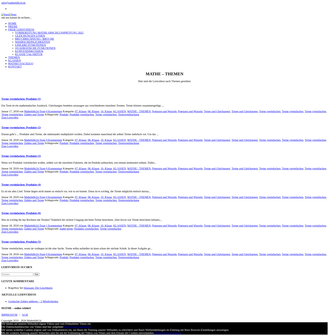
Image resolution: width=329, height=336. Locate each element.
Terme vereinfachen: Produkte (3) (21, 156)
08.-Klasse (93, 111)
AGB (25, 314)
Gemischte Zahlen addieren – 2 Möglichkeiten (33, 301)
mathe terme (66, 228)
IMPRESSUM (9, 314)
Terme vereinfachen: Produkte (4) (21, 184)
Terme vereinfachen (270, 111)
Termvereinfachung (128, 114)
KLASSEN (119, 111)
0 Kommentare (54, 111)
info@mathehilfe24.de (13, 2)
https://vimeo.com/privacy (78, 326)
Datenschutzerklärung (169, 333)
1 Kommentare (54, 225)
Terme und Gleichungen (217, 111)
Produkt (64, 114)
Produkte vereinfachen (82, 114)
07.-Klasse (80, 111)
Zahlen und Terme (34, 114)
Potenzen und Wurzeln (164, 111)
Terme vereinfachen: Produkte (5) (21, 241)
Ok (156, 333)
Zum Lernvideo (9, 117)
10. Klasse (106, 111)
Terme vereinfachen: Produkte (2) (21, 127)
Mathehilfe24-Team (34, 111)
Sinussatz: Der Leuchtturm (38, 287)
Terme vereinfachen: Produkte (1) (21, 98)
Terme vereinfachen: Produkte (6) (21, 213)
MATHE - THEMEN (139, 111)
